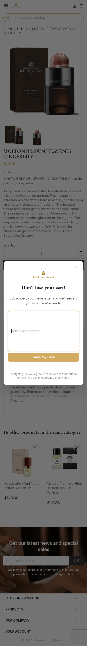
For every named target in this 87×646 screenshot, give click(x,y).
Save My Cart (43, 357)
